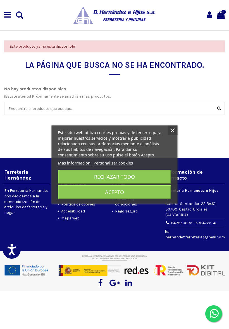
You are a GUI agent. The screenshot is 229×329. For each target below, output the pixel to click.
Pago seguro (126, 211)
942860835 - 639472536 (193, 223)
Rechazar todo (114, 176)
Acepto (114, 192)
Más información (74, 163)
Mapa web (70, 218)
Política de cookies (78, 204)
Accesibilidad (73, 211)
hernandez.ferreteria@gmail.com (195, 237)
